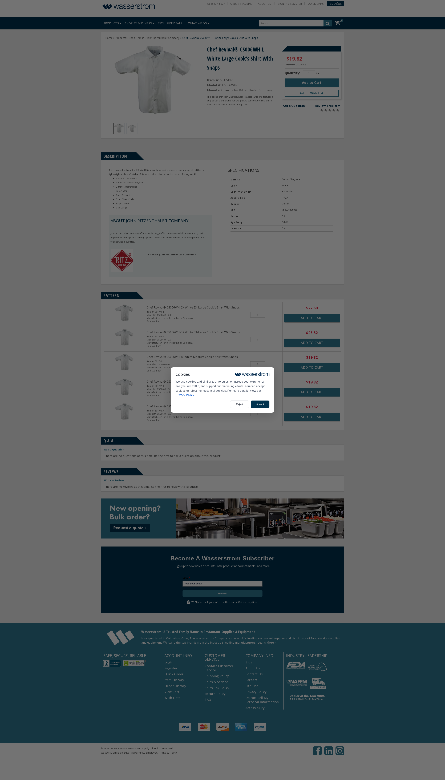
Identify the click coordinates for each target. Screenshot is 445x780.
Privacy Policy (185, 395)
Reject (239, 404)
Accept (260, 404)
